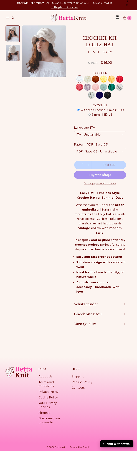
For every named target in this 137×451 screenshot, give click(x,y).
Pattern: (91, 144)
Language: (84, 127)
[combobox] (127, 3)
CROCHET (100, 105)
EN (117, 16)
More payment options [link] (100, 183)
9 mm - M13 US (102, 114)
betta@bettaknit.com (64, 7)
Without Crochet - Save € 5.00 (102, 110)
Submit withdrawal (117, 444)
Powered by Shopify (80, 447)
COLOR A (100, 73)
